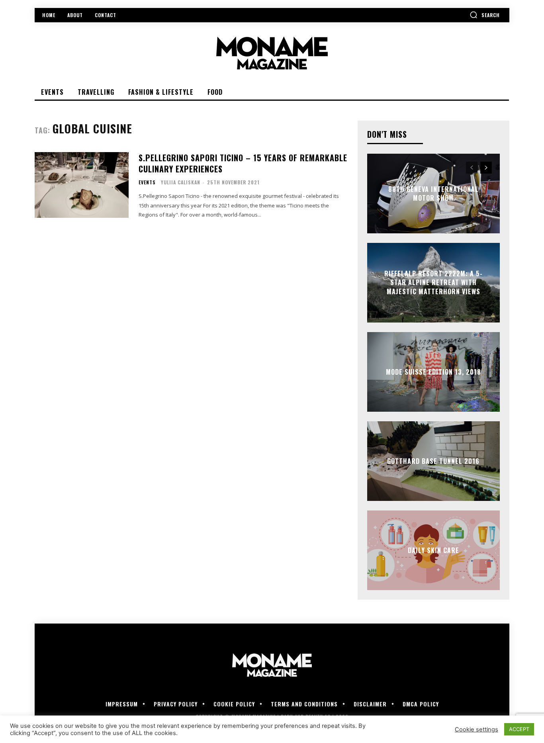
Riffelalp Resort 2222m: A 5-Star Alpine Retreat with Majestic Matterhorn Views (433, 282)
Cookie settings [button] (476, 729)
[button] (485, 15)
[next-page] (486, 168)
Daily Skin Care (433, 550)
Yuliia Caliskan (180, 182)
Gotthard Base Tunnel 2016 (433, 461)
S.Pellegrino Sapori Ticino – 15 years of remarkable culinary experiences (243, 163)
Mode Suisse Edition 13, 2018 (433, 372)
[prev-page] (471, 168)
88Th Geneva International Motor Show (433, 193)
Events (147, 182)
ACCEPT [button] (519, 729)
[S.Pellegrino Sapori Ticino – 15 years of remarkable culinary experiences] (82, 185)
